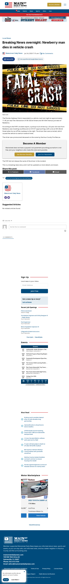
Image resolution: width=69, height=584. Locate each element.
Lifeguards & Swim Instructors (30, 331)
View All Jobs (38, 337)
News (31, 11)
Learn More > (15, 580)
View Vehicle (34, 515)
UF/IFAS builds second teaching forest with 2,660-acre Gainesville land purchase (34, 432)
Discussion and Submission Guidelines (15, 568)
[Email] (8, 197)
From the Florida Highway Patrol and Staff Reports (19, 178)
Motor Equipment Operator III (30, 327)
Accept (6, 580)
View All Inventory (34, 525)
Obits (44, 11)
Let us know (27, 302)
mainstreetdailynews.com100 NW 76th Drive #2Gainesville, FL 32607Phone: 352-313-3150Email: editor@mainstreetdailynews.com (19, 559)
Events (25, 11)
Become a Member (54, 4)
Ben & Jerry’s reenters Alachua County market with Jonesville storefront (33, 451)
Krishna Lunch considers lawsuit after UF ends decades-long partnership (34, 419)
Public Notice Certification (47, 574)
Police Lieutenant (26, 311)
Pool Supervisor (25, 322)
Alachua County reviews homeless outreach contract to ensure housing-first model (34, 459)
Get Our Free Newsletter (33, 14)
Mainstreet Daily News (14, 53)
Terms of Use (35, 568)
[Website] (5, 197)
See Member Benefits (24, 154)
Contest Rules (58, 568)
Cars (50, 11)
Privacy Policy (46, 568)
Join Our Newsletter (45, 154)
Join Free (34, 291)
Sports (38, 11)
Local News (6, 38)
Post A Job (30, 337)
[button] (23, 497)
